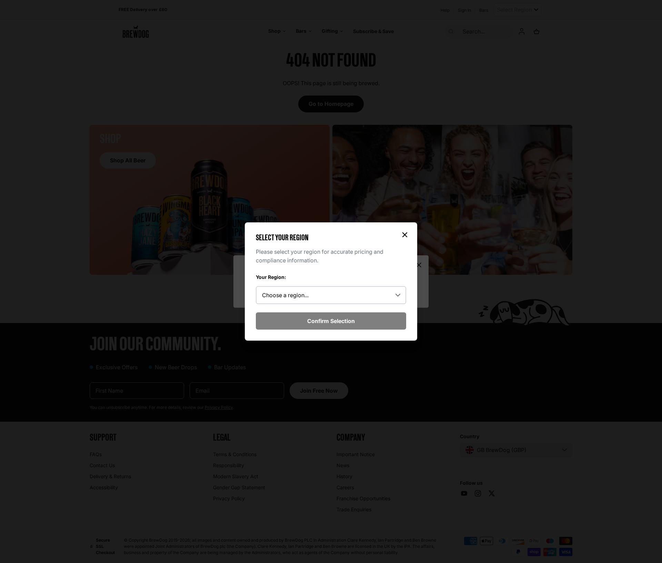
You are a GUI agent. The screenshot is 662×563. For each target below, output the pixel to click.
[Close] (405, 235)
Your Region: (271, 277)
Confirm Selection (331, 321)
